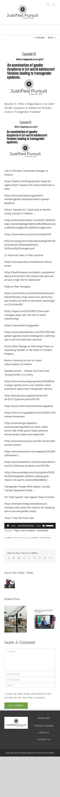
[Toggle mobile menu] (54, 4)
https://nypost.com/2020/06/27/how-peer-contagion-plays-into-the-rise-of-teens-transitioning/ (27, 315)
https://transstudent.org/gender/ (21, 325)
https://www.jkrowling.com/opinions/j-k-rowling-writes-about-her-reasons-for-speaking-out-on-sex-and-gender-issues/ (29, 507)
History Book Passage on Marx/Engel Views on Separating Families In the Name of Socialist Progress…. (28, 350)
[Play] (8, 525)
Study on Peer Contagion (17, 286)
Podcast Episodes (44, 725)
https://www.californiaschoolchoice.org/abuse (28, 406)
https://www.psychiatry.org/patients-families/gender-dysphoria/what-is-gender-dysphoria (27, 199)
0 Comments (45, 537)
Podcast (35, 537)
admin (9, 537)
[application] (30, 526)
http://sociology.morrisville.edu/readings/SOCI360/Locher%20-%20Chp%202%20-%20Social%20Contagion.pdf (29, 244)
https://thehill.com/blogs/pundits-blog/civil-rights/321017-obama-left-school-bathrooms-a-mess (29, 185)
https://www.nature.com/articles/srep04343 (27, 234)
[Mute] (43, 525)
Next (50, 37)
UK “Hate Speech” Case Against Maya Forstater (29, 497)
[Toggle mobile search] (48, 4)
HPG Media (50, 753)
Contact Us (44, 739)
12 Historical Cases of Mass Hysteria (23, 255)
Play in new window (24, 530)
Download (42, 530)
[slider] (50, 525)
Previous (40, 37)
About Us (44, 732)
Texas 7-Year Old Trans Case (19, 518)
